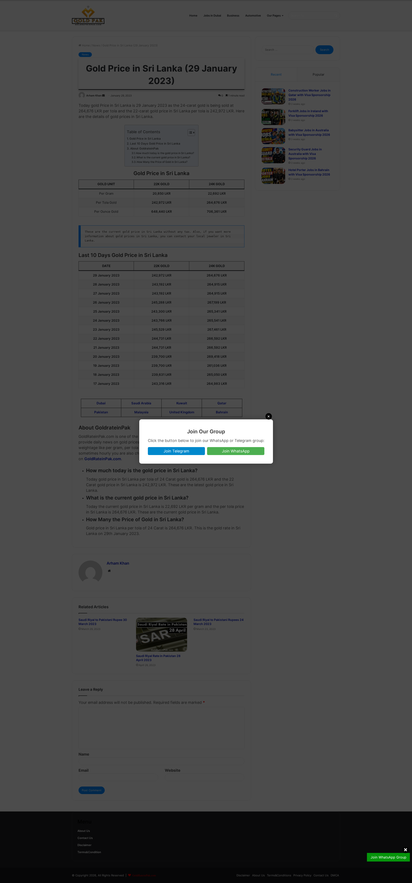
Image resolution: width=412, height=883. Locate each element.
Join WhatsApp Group (388, 857)
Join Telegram (176, 451)
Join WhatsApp (236, 451)
